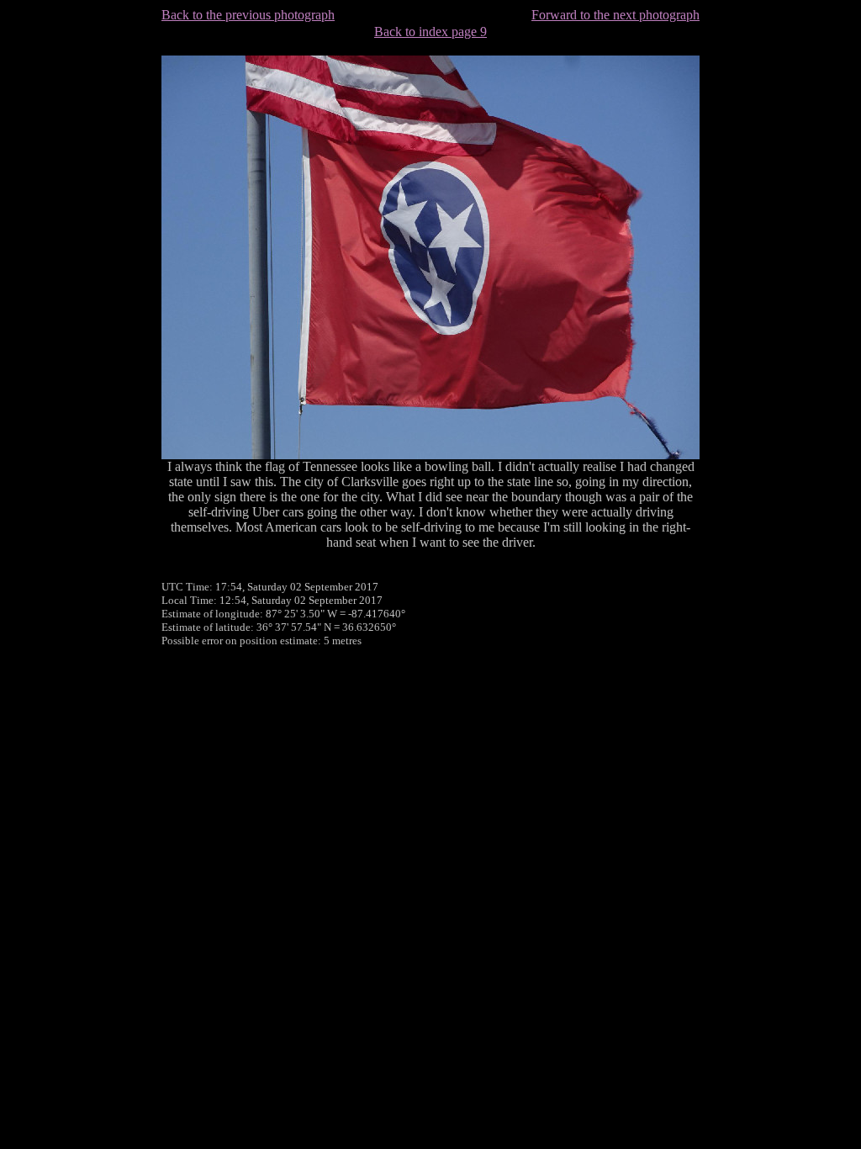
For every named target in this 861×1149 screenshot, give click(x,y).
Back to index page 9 (430, 31)
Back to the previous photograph (248, 15)
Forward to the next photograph (615, 15)
